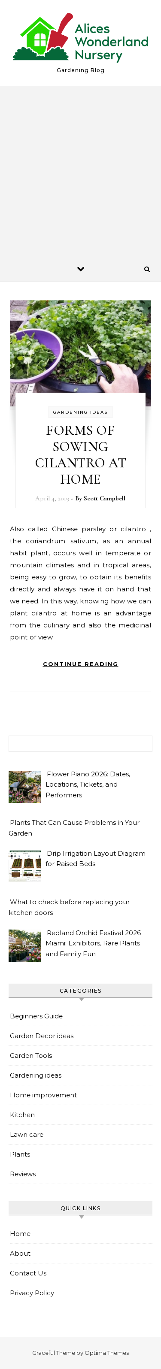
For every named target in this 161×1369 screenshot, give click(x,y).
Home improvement (43, 1095)
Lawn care (26, 1134)
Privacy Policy (32, 1293)
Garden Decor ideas (41, 1036)
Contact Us (28, 1273)
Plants (20, 1154)
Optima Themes (107, 1352)
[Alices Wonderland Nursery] (80, 39)
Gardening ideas (80, 412)
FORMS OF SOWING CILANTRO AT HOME (81, 455)
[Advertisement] (80, 171)
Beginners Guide (36, 1016)
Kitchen (22, 1115)
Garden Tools (31, 1055)
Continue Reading (80, 663)
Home (20, 1234)
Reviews (23, 1174)
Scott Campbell (104, 498)
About (20, 1253)
